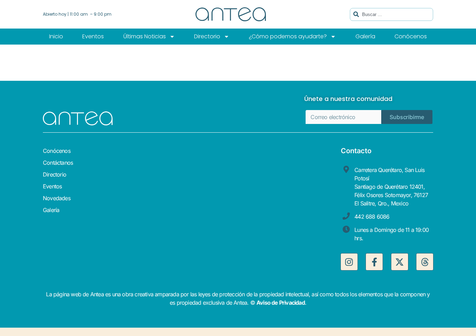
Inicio (56, 36)
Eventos (93, 36)
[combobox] (391, 14)
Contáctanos (58, 162)
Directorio (207, 36)
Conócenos (410, 36)
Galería (365, 36)
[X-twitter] (399, 262)
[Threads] (424, 262)
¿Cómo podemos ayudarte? (288, 36)
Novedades (56, 198)
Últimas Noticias (144, 36)
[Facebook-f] (374, 262)
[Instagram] (349, 262)
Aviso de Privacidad (280, 302)
